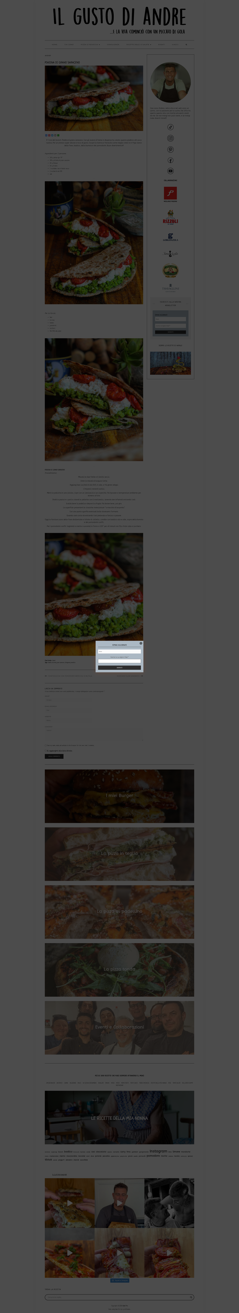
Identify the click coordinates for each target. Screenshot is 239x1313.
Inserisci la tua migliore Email (120, 657)
